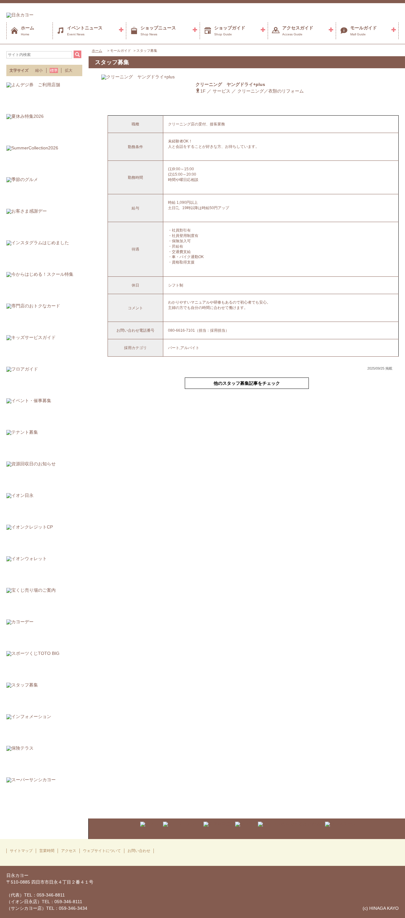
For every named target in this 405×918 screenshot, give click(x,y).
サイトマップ (21, 851)
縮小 (39, 70)
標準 (54, 70)
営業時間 (46, 851)
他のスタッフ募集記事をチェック (247, 383)
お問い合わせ (139, 851)
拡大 (68, 70)
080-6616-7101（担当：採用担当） (198, 330)
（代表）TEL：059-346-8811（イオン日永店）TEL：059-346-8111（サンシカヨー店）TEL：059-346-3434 (46, 901)
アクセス (68, 851)
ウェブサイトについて (102, 851)
